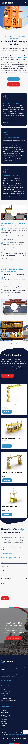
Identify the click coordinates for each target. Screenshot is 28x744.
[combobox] (14, 578)
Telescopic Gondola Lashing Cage (12, 472)
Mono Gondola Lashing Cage (10, 404)
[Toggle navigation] (22, 2)
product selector (6, 368)
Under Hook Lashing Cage (10, 506)
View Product (7, 411)
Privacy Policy (5, 738)
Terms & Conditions (16, 738)
